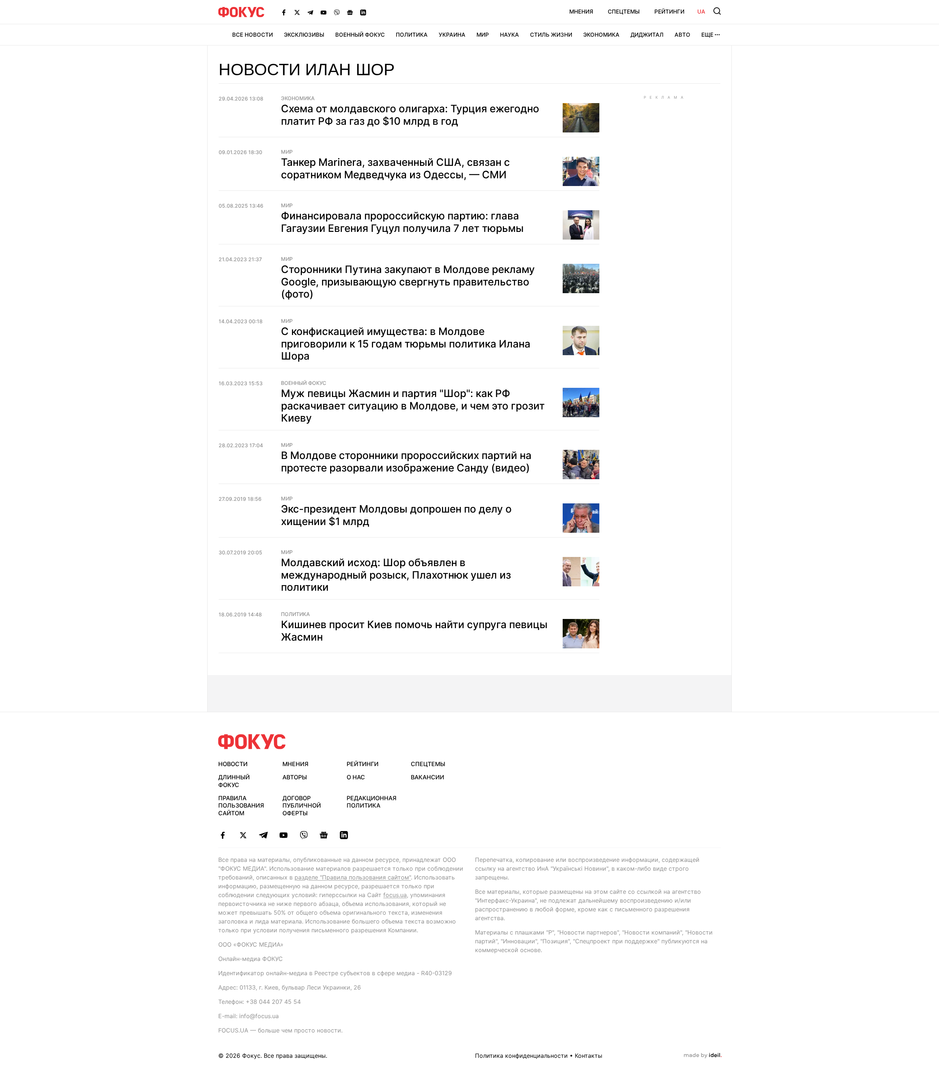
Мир (482, 34)
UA (701, 11)
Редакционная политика (372, 801)
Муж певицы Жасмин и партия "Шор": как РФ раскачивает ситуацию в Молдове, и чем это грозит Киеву (413, 405)
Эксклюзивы (304, 34)
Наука (509, 34)
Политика (412, 34)
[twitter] (243, 835)
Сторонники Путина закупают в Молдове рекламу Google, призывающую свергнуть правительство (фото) (408, 281)
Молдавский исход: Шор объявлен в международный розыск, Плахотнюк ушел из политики (396, 574)
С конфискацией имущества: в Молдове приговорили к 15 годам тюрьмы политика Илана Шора (405, 343)
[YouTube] (323, 12)
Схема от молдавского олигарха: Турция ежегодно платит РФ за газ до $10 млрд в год (410, 114)
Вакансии (427, 777)
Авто (682, 34)
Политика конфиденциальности (521, 1055)
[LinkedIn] (363, 12)
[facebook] (223, 835)
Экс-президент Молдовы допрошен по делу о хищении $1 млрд (396, 515)
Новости (233, 764)
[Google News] (350, 12)
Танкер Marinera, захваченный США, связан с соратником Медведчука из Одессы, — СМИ (395, 168)
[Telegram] (310, 12)
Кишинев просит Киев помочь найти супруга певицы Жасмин (414, 630)
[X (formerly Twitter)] (297, 12)
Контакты (588, 1055)
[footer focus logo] (252, 741)
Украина (452, 34)
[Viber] (336, 12)
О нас (356, 777)
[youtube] (283, 835)
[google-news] (323, 835)
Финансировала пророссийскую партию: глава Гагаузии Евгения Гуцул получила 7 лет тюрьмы (402, 222)
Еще (707, 34)
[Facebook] (284, 12)
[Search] (717, 11)
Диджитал (647, 34)
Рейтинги (669, 11)
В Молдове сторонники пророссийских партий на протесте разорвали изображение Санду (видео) (406, 461)
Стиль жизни (551, 34)
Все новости (252, 34)
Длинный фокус (234, 780)
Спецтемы (624, 11)
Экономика (601, 34)
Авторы (294, 777)
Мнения (581, 11)
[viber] (303, 835)
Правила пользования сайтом (241, 805)
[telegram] (263, 835)
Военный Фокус (360, 34)
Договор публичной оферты (301, 805)
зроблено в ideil (702, 1055)
